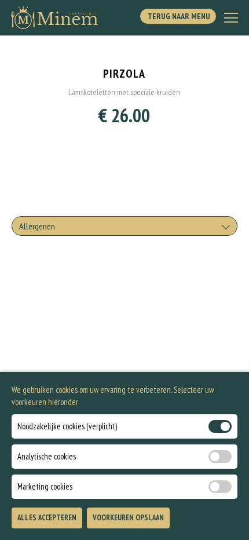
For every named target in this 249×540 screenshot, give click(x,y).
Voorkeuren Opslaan (128, 518)
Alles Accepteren (46, 518)
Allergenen (37, 226)
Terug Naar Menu (178, 16)
